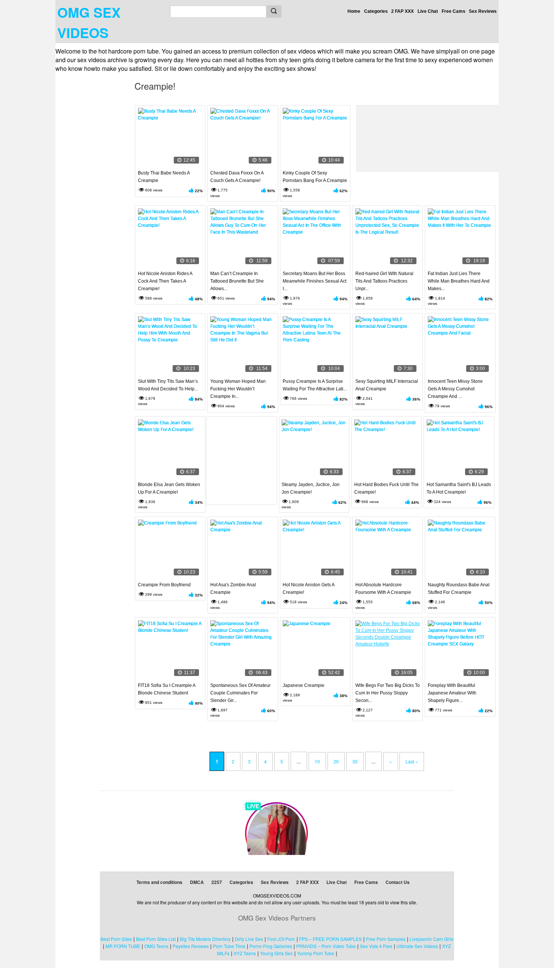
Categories (376, 11)
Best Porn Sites (116, 939)
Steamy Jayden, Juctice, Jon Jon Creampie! (311, 488)
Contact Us (398, 882)
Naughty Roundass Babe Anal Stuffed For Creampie (459, 588)
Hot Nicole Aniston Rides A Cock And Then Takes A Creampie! (165, 281)
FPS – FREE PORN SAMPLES (330, 939)
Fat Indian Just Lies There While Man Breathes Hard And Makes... (459, 281)
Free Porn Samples (386, 939)
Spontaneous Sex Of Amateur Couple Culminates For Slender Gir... (240, 693)
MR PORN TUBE (123, 946)
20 (336, 761)
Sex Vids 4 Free (376, 946)
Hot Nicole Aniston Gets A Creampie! (308, 588)
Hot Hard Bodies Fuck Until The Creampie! (386, 488)
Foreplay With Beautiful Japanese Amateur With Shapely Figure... (452, 693)
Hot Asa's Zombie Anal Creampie (233, 588)
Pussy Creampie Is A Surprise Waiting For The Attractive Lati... (315, 385)
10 (317, 761)
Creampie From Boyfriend (164, 584)
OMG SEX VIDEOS (89, 22)
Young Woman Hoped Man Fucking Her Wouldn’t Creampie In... (238, 389)
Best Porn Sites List (156, 939)
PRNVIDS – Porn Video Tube (326, 946)
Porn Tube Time (229, 946)
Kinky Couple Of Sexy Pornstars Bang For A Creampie (315, 176)
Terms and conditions (159, 882)
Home (353, 11)
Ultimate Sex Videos (417, 946)
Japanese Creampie (303, 685)
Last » (412, 761)
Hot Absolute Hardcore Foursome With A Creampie (383, 588)
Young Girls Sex (276, 953)
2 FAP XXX (402, 11)
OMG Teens (156, 946)
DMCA (197, 882)
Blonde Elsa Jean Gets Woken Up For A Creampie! (169, 488)
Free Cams (453, 11)
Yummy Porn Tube (315, 953)
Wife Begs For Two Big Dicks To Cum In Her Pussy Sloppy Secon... (387, 693)
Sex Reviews (483, 11)
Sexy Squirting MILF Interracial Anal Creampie (386, 385)
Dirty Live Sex (249, 939)
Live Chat (428, 11)
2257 (216, 882)
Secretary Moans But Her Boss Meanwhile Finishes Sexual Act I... (314, 281)
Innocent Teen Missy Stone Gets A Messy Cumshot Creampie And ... (455, 389)
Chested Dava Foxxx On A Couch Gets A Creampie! (236, 176)
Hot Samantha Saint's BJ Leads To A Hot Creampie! (459, 488)
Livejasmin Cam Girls (431, 939)
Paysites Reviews (191, 946)
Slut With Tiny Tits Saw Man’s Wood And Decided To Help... (168, 385)
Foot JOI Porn (281, 939)
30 (355, 761)
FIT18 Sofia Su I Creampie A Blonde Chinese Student (166, 689)
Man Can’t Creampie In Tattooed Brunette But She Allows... (237, 281)
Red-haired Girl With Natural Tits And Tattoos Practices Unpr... (384, 281)
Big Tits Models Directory (205, 939)
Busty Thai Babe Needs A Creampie (164, 176)
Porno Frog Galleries (270, 946)
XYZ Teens (245, 953)
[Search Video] (273, 11)
